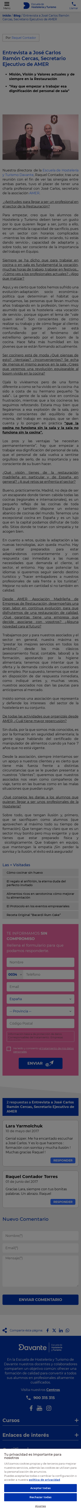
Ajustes (40, 1506)
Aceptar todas (40, 1488)
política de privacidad (44, 1479)
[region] (40, 1479)
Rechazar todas (40, 1497)
